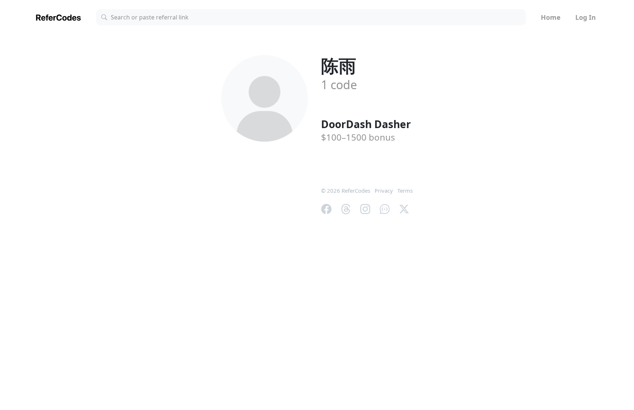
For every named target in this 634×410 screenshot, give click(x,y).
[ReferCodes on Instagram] (365, 208)
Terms (405, 190)
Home (551, 17)
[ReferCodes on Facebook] (326, 208)
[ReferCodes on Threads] (345, 208)
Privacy (384, 190)
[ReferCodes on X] (404, 208)
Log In (585, 17)
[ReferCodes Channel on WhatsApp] (384, 208)
